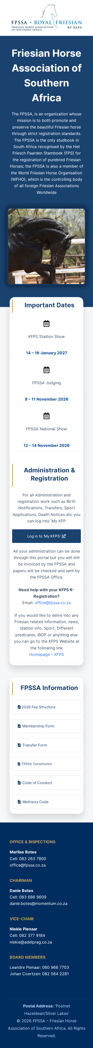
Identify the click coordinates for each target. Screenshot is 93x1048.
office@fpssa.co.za (53, 602)
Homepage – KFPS (46, 654)
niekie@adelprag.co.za (31, 942)
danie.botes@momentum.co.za (38, 903)
